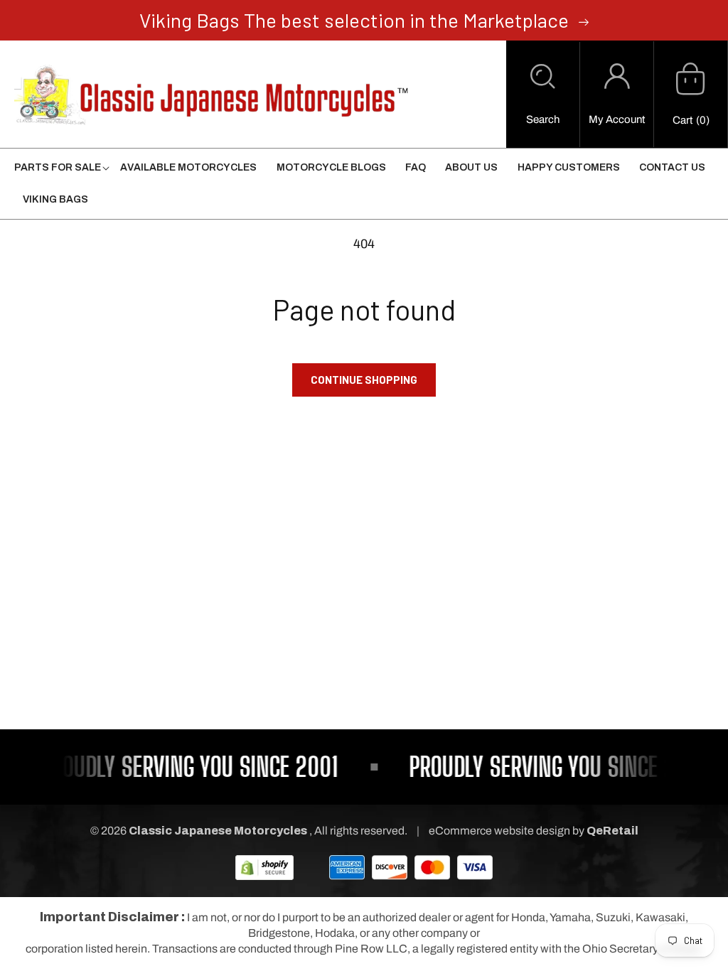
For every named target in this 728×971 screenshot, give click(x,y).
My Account (617, 119)
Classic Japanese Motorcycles (218, 831)
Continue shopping (364, 379)
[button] (542, 94)
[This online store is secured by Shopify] (264, 867)
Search (543, 119)
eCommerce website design (500, 831)
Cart (682, 120)
